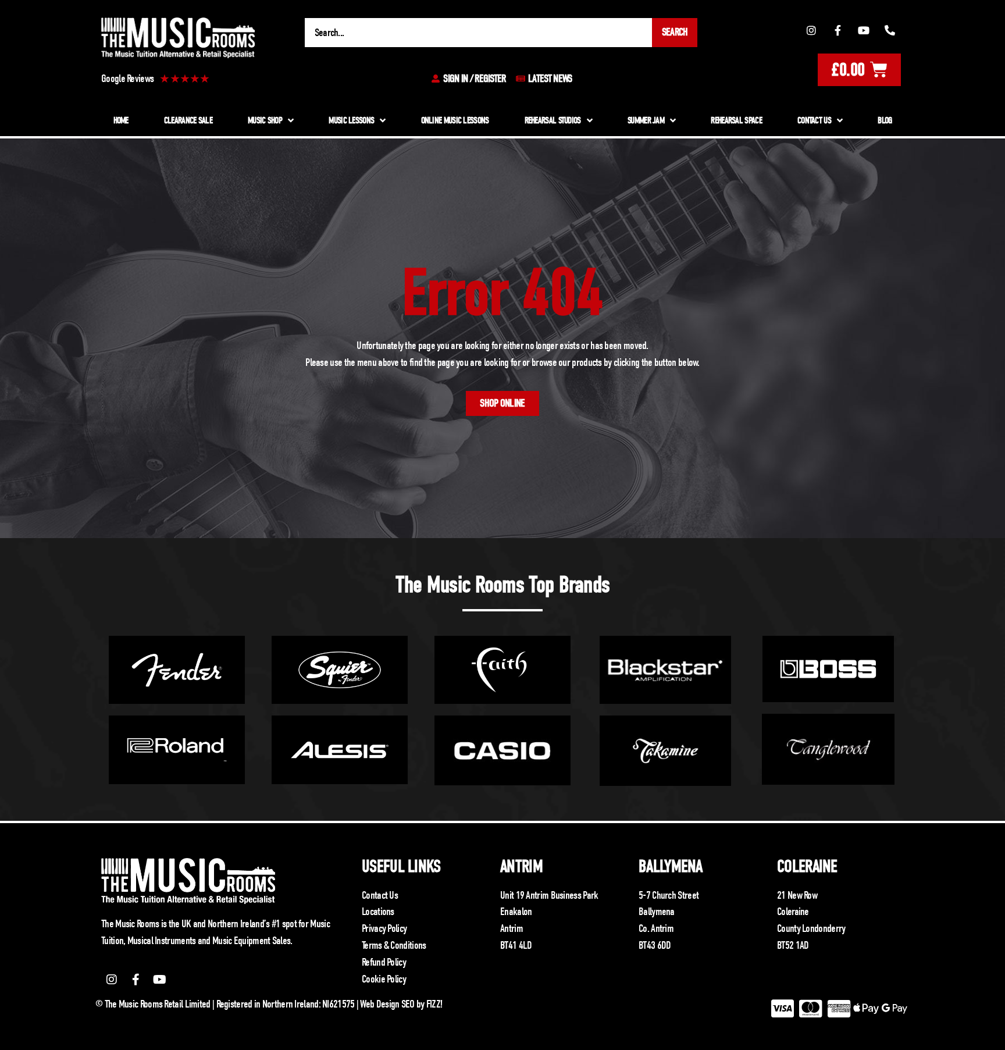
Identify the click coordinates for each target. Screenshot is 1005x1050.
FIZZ (433, 1004)
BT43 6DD (655, 945)
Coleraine (807, 866)
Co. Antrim (656, 928)
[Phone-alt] (889, 30)
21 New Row (797, 895)
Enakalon (516, 911)
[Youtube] (863, 30)
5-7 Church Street (668, 895)
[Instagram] (811, 30)
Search (675, 32)
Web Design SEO (387, 1004)
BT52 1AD (792, 945)
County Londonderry (811, 928)
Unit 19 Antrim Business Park (549, 895)
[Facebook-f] (837, 30)
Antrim (521, 866)
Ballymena (671, 866)
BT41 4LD (516, 945)
